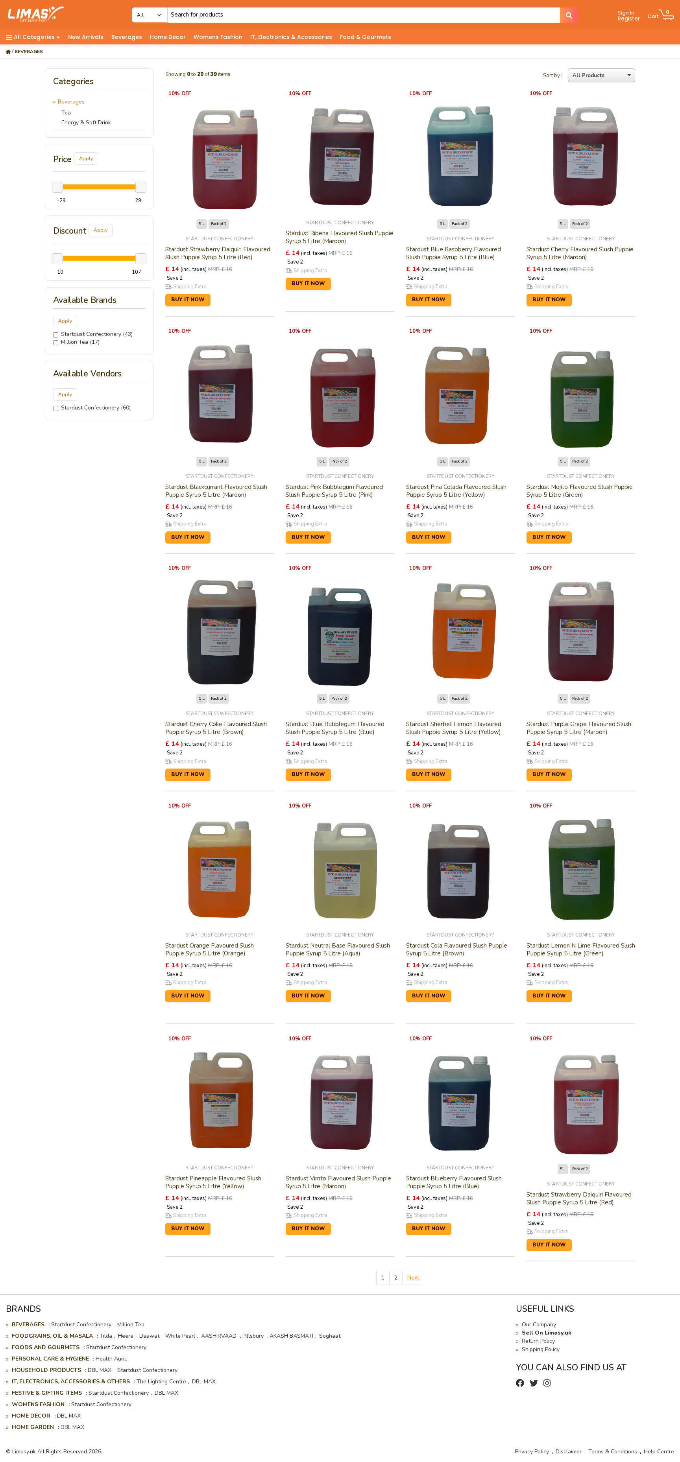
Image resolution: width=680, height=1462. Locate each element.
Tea (66, 112)
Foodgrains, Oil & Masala (52, 1336)
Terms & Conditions (612, 1451)
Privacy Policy (532, 1451)
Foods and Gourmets (45, 1347)
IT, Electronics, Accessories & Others (71, 1381)
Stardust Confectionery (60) (96, 407)
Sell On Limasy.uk (546, 1333)
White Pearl (180, 1336)
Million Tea (130, 1324)
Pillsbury (253, 1336)
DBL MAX (99, 1370)
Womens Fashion (218, 37)
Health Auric (111, 1358)
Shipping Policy (541, 1349)
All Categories (34, 37)
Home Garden (33, 1427)
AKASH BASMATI (291, 1336)
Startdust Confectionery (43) (97, 334)
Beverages (126, 37)
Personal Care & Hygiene (50, 1358)
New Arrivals (85, 37)
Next (413, 1277)
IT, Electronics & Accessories (291, 37)
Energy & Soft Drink (86, 122)
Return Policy (538, 1341)
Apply (86, 158)
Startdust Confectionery (81, 1324)
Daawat (149, 1336)
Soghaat (329, 1336)
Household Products (46, 1370)
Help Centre (659, 1451)
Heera (125, 1336)
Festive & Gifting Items (47, 1393)
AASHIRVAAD (219, 1336)
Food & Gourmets (365, 37)
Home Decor (168, 37)
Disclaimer (569, 1451)
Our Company (539, 1324)
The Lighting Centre (161, 1381)
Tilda (106, 1336)
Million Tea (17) (80, 342)
